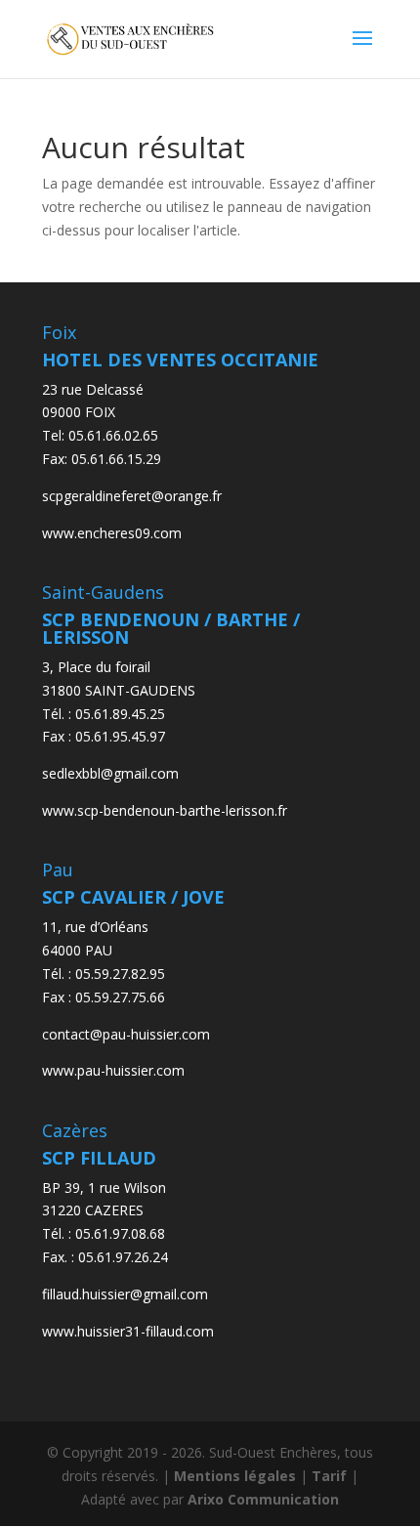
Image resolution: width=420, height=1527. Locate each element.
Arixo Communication (263, 1499)
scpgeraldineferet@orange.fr (132, 496)
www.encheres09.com (112, 533)
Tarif (329, 1475)
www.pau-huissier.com (113, 1070)
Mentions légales (235, 1475)
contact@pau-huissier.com (126, 1034)
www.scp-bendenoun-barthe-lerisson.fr (164, 810)
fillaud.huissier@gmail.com (125, 1294)
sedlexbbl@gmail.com (110, 773)
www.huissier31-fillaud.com (128, 1331)
